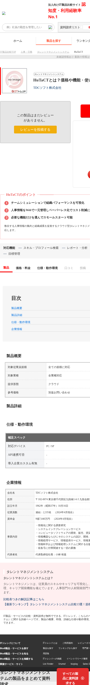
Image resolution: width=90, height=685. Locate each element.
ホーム (17, 41)
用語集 (46, 653)
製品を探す (53, 41)
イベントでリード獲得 (77, 658)
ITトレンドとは (50, 642)
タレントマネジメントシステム (53, 52)
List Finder (48, 663)
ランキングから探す (67, 648)
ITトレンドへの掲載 (52, 658)
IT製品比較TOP (8, 52)
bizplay (74, 663)
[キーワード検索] (50, 27)
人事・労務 (26, 52)
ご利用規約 (67, 642)
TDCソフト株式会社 (47, 87)
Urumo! (62, 663)
